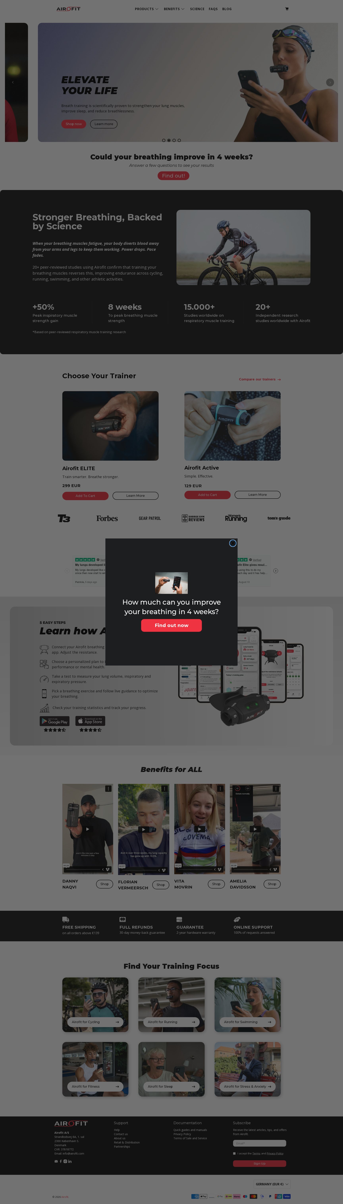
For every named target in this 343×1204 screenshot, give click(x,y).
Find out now (171, 625)
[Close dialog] (233, 543)
